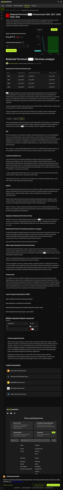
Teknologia (37, 466)
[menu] (2, 14)
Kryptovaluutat (38, 448)
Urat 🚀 (22, 451)
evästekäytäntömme (17, 481)
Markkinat (27, 5)
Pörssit (36, 453)
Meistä (22, 448)
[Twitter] (8, 413)
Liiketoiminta (38, 469)
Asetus (36, 464)
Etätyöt (22, 464)
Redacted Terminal (15, 10)
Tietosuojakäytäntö (26, 487)
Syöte (2, 5)
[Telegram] (14, 413)
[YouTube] (11, 413)
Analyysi (37, 471)
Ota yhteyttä (23, 466)
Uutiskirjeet (9, 5)
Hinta (7, 10)
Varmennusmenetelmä (26, 469)
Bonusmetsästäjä (18, 5)
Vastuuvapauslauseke (38, 487)
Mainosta (34, 5)
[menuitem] (2, 9)
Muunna (37, 451)
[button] (33, 299)
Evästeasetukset (49, 487)
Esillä (36, 474)
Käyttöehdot (17, 487)
